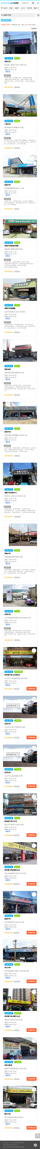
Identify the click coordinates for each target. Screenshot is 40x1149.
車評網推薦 (18, 672)
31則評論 (17, 148)
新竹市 (17, 1111)
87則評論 (16, 1030)
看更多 (8, 71)
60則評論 (16, 835)
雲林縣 (17, 182)
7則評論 (16, 209)
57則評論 (17, 271)
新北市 (5, 8)
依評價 (33, 28)
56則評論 (17, 332)
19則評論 (16, 1079)
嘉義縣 (17, 242)
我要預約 (32, 688)
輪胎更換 (17, 1013)
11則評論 (16, 737)
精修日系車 (5, 20)
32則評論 (16, 1128)
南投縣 (17, 121)
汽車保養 (17, 720)
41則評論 (17, 455)
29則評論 (17, 640)
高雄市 (11, 8)
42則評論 (16, 689)
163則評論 (16, 981)
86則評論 (16, 884)
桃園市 (17, 8)
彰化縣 (17, 58)
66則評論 (17, 577)
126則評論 (17, 516)
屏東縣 (17, 550)
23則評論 (16, 786)
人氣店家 (17, 1062)
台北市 (23, 8)
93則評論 (17, 395)
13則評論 (17, 87)
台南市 (17, 305)
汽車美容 (29, 8)
